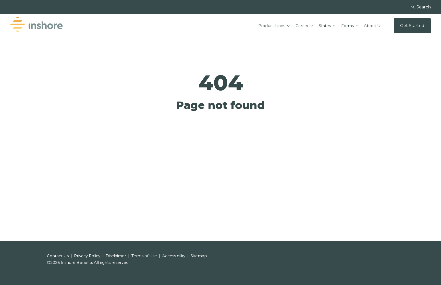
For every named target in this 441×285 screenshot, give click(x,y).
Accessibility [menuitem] (173, 255)
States (325, 25)
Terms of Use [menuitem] (144, 255)
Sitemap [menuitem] (199, 255)
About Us (373, 25)
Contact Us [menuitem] (58, 255)
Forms (348, 25)
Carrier (303, 25)
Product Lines (272, 25)
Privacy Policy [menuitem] (87, 255)
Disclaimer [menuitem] (116, 255)
